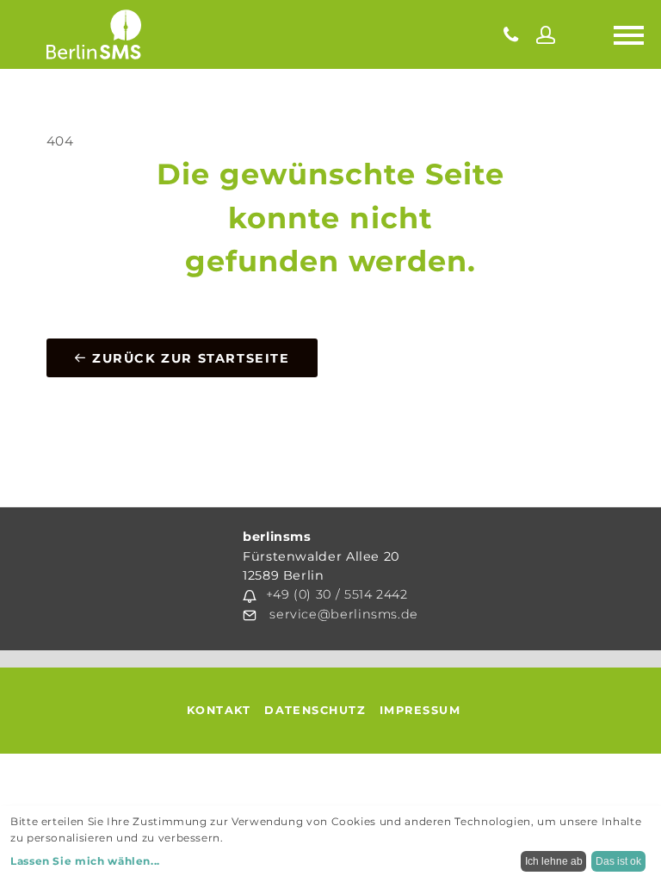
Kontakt (218, 710)
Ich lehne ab (554, 861)
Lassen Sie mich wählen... (85, 860)
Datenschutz (315, 710)
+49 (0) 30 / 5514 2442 (337, 594)
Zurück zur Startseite (188, 358)
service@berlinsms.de (343, 614)
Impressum (420, 710)
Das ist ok (618, 861)
